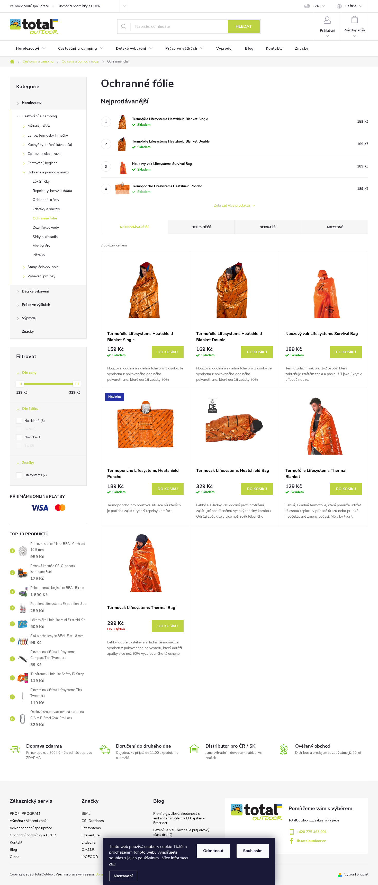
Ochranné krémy (46, 199)
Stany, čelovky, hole (43, 266)
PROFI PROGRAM (25, 813)
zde (112, 863)
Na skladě (34, 421)
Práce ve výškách (36, 304)
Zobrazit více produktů (232, 205)
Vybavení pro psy (41, 276)
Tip (28, 445)
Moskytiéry (41, 245)
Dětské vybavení (35, 291)
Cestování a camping (39, 116)
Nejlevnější (201, 227)
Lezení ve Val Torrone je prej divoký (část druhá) (181, 832)
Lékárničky (41, 181)
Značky (28, 331)
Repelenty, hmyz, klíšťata (52, 190)
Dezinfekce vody (46, 227)
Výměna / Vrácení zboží (28, 820)
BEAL (86, 813)
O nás (14, 856)
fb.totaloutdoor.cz (311, 840)
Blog (13, 849)
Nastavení (123, 876)
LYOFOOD (90, 856)
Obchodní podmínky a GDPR (79, 6)
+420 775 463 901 (312, 831)
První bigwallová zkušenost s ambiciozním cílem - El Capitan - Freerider (179, 818)
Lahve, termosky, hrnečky (48, 135)
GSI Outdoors (93, 820)
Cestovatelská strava (44, 153)
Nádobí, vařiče (39, 126)
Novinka (32, 437)
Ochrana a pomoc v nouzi (48, 172)
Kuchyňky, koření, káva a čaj (50, 144)
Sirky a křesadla (45, 236)
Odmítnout (213, 851)
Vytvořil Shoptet (356, 874)
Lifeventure (91, 835)
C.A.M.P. (88, 849)
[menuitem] (31, 49)
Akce (29, 429)
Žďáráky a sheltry (46, 209)
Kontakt (16, 842)
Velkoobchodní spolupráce (29, 6)
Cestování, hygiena (42, 163)
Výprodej (29, 318)
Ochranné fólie (45, 218)
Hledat (244, 26)
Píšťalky (39, 255)
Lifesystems (35, 475)
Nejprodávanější (134, 227)
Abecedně (335, 227)
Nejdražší (268, 227)
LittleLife (88, 842)
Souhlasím (253, 851)
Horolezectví (32, 102)
